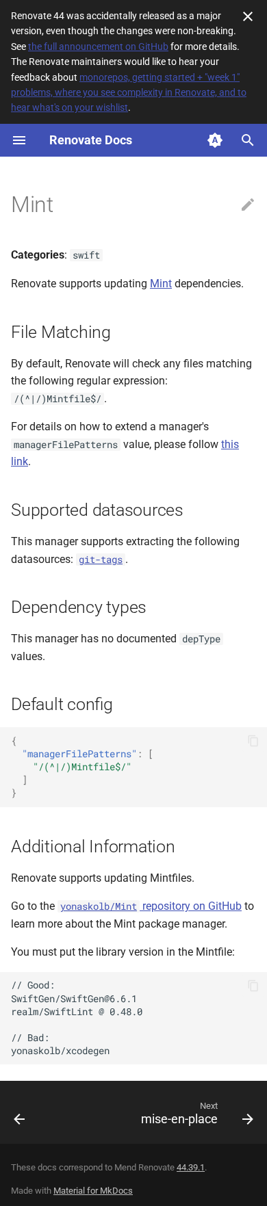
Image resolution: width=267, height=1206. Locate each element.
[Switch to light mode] (215, 140)
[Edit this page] (248, 205)
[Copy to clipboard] (253, 741)
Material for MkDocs (93, 1190)
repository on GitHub (151, 906)
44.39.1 (191, 1167)
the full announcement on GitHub (98, 46)
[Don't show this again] (248, 16)
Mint (161, 283)
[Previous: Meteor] (19, 1116)
